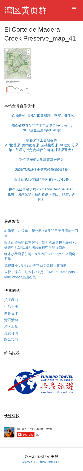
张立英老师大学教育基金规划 (41, 160)
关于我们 (11, 300)
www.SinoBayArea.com (42, 462)
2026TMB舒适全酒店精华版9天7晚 (41, 170)
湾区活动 (11, 320)
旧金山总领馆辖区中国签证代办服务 (41, 179)
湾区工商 (11, 326)
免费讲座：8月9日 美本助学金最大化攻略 (35, 265)
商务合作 (11, 313)
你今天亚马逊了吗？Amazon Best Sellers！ (41, 189)
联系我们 (11, 340)
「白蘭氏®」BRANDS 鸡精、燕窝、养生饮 (41, 115)
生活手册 (11, 306)
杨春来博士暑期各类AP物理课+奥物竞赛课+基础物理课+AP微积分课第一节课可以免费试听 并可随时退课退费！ (41, 145)
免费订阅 (11, 333)
